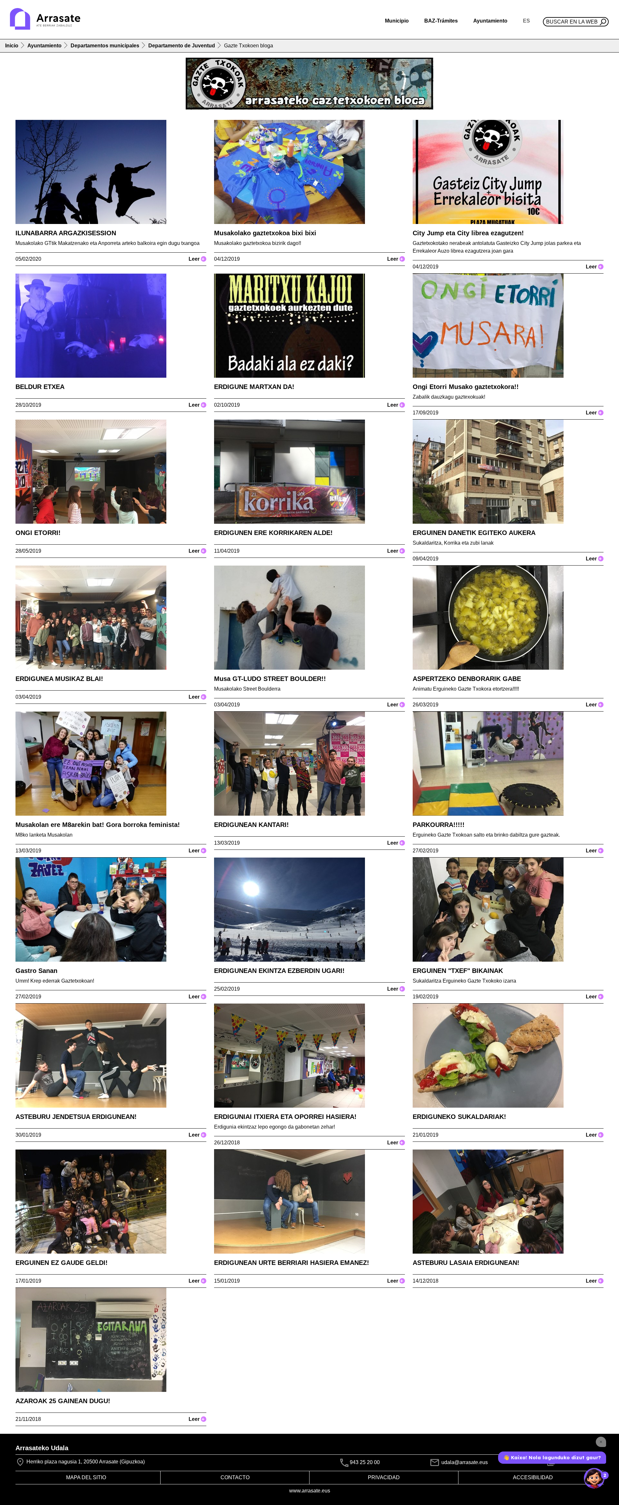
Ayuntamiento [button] (490, 21)
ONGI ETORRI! (38, 532)
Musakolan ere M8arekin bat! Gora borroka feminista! (97, 824)
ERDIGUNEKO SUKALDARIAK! (459, 1116)
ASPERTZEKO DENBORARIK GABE (467, 678)
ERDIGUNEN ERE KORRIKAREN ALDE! (273, 532)
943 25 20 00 (365, 1462)
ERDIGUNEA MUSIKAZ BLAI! (59, 678)
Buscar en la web (572, 21)
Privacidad (384, 1477)
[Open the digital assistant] (594, 1478)
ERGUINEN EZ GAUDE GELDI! (61, 1262)
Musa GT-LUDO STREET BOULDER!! (270, 678)
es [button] (526, 21)
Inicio (11, 45)
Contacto (235, 1477)
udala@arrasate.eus (464, 1462)
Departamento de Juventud (181, 45)
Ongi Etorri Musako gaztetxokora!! (466, 386)
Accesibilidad (533, 1477)
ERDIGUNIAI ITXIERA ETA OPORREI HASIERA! (285, 1116)
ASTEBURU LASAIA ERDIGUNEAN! (466, 1262)
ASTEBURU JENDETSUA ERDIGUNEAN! (76, 1116)
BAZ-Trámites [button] (441, 21)
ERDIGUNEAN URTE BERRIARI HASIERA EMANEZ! (291, 1262)
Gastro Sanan (36, 970)
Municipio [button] (397, 21)
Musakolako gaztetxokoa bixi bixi (265, 233)
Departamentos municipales (105, 45)
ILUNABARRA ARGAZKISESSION (65, 233)
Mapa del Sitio (86, 1477)
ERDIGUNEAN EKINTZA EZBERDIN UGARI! (279, 970)
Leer (196, 259)
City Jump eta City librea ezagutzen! (468, 233)
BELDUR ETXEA (39, 386)
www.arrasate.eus (309, 1490)
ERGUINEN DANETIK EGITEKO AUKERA (474, 532)
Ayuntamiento (44, 45)
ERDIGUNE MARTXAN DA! (254, 386)
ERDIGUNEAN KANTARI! (251, 824)
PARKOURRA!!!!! (439, 824)
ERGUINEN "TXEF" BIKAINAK (458, 970)
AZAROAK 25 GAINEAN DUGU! (62, 1400)
